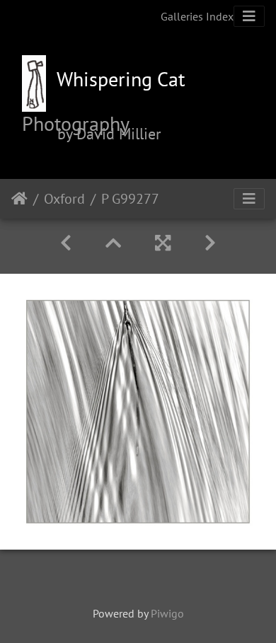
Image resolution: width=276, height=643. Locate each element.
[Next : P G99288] (210, 243)
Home (19, 198)
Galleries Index (197, 16)
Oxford (64, 199)
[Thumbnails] (113, 243)
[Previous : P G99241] (65, 243)
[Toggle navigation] (249, 16)
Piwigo (167, 613)
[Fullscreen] (163, 243)
